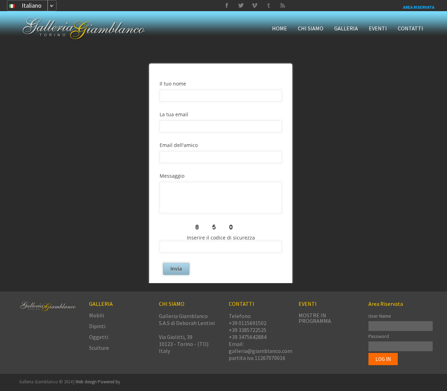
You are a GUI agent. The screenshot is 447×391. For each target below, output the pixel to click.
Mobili (96, 315)
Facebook (226, 5)
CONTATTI (410, 28)
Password (378, 336)
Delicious (282, 5)
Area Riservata (418, 7)
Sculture (99, 347)
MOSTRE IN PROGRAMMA (315, 318)
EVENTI (378, 28)
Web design (86, 382)
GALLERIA (346, 28)
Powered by (109, 382)
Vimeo (240, 5)
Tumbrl (254, 5)
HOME (279, 28)
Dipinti (97, 326)
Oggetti (98, 336)
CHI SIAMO (310, 28)
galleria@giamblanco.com (260, 350)
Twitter (268, 5)
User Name (379, 316)
